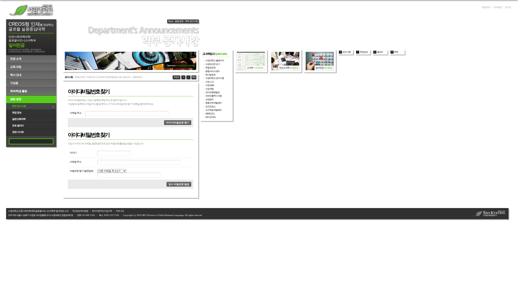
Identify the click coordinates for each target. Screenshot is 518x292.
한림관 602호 (67, 215)
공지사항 (347, 52)
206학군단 (209, 113)
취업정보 (364, 52)
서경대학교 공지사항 (214, 78)
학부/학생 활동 (18, 91)
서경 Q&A (209, 85)
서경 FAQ (209, 89)
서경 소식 (209, 82)
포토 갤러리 (18, 125)
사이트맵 (497, 7)
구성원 (14, 83)
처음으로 (486, 7)
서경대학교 (31, 10)
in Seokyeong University (185, 65)
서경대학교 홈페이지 (214, 60)
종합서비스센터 (212, 71)
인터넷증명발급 (212, 92)
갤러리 (380, 52)
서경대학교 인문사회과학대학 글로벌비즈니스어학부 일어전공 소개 (38, 211)
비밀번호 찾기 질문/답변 (81, 171)
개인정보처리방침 (80, 211)
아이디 (73, 152)
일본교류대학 (18, 119)
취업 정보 (16, 112)
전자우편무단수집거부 (102, 211)
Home (170, 21)
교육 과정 (15, 66)
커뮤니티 (120, 211)
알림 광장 (15, 99)
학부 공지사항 (19, 106)
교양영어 (209, 99)
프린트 (176, 77)
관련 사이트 (18, 132)
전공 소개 (15, 58)
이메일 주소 (75, 113)
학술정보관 (210, 67)
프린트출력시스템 (213, 95)
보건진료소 (210, 106)
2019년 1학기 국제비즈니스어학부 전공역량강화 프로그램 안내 (102, 77)
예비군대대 (210, 117)
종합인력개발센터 (213, 103)
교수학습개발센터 (213, 110)
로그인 (508, 7)
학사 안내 (15, 74)
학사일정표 (210, 74)
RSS (193, 77)
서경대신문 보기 (212, 64)
